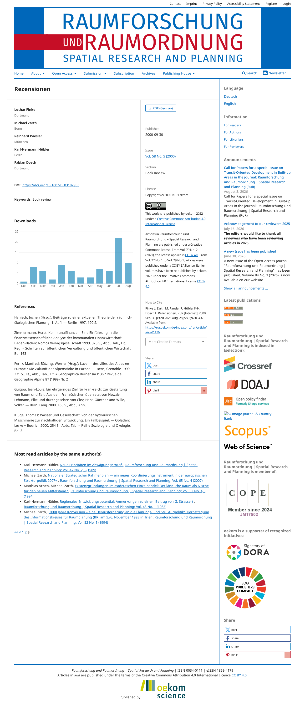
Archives (148, 73)
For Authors (232, 132)
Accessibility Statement (243, 3)
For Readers (232, 125)
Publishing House (177, 73)
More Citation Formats (165, 342)
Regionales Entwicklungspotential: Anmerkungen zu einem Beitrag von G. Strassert (127, 501)
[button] (176, 365)
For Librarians (234, 139)
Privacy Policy (212, 3)
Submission (93, 73)
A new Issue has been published (250, 251)
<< (16, 532)
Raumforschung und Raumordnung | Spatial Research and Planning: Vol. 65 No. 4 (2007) (131, 480)
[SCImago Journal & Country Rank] (248, 418)
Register (271, 3)
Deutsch (230, 96)
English (230, 103)
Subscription (124, 73)
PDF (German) (162, 108)
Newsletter (277, 73)
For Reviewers (234, 146)
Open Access (63, 73)
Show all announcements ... (246, 288)
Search (251, 73)
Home (19, 73)
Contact (175, 3)
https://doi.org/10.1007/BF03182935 (50, 185)
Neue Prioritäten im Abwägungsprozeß (91, 464)
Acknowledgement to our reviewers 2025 (257, 223)
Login (287, 3)
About (36, 73)
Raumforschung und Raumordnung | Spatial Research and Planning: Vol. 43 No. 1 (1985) (95, 506)
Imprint (191, 3)
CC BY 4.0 (191, 255)
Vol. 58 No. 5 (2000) (160, 156)
